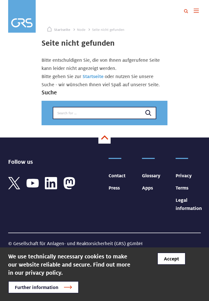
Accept (171, 259)
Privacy (184, 175)
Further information (36, 287)
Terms (182, 188)
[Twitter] (14, 183)
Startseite (62, 29)
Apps (147, 188)
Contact (117, 175)
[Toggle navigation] (196, 11)
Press (114, 188)
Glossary (151, 175)
